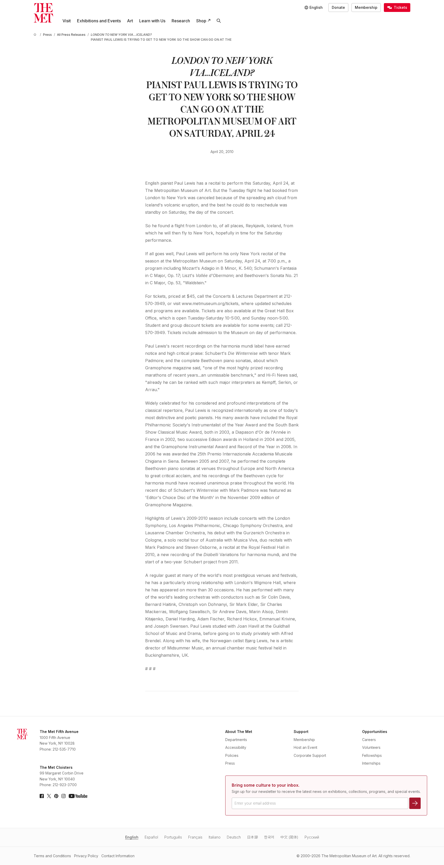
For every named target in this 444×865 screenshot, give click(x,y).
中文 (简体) (289, 837)
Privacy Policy (86, 856)
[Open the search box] (219, 21)
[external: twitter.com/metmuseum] (49, 796)
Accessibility (235, 747)
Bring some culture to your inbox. (265, 785)
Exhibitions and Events (99, 20)
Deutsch (234, 837)
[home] (36, 34)
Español (151, 837)
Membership (366, 7)
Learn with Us (152, 20)
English (131, 837)
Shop (201, 20)
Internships (371, 763)
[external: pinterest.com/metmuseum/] (56, 796)
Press (230, 763)
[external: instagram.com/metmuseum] (63, 796)
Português (173, 837)
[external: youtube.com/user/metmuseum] (78, 796)
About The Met (238, 731)
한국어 (269, 837)
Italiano (215, 837)
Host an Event (305, 747)
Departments (236, 739)
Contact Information (118, 856)
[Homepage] (43, 13)
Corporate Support (310, 755)
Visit (66, 20)
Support (301, 731)
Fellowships (372, 755)
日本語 (252, 837)
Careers (369, 739)
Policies (231, 755)
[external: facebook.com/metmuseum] (42, 796)
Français (195, 837)
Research (181, 20)
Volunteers (371, 747)
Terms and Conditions (52, 856)
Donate (338, 7)
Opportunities (374, 731)
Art (130, 20)
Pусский (312, 837)
